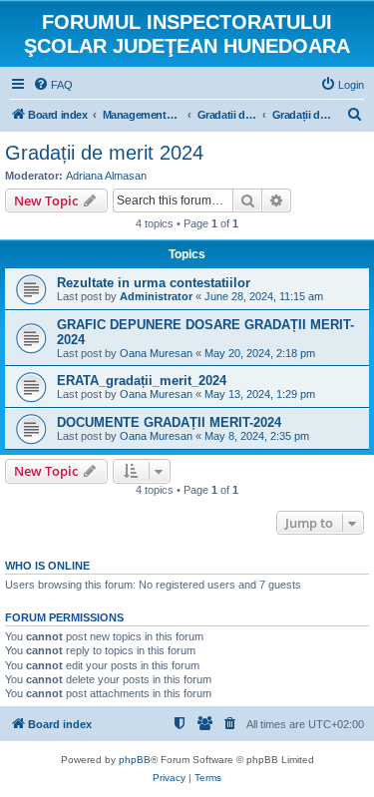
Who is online (47, 566)
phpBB (135, 759)
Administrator (156, 296)
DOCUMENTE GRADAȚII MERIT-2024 (169, 422)
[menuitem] (53, 85)
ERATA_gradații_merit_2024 (141, 380)
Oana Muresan (156, 353)
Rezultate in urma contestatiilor (153, 282)
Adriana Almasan (106, 176)
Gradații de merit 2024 (104, 153)
